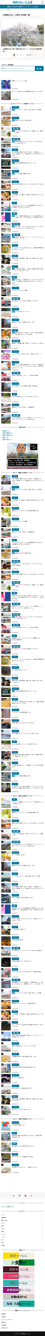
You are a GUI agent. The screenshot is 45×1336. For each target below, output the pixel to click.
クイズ (3, 1237)
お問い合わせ (4, 1328)
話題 (2, 1231)
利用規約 (3, 1317)
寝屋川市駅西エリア (7, 433)
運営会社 (3, 1322)
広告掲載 (3, 1325)
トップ (3, 1215)
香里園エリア (6, 431)
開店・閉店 (4, 1220)
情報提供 (3, 1217)
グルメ (3, 1223)
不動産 (3, 1245)
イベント (3, 1234)
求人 (2, 1240)
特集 (2, 1226)
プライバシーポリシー (7, 1319)
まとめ (3, 1229)
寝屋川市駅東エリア (7, 435)
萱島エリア (5, 437)
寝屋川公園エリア (7, 439)
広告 (2, 1242)
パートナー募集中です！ (7, 1206)
